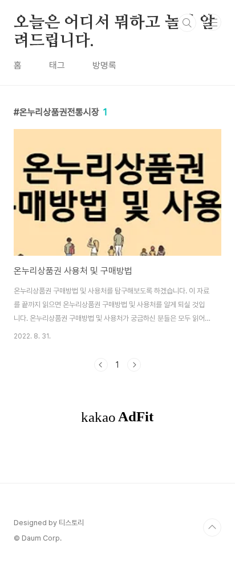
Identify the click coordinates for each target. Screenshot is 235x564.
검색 (187, 22)
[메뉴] (212, 22)
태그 (57, 65)
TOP (212, 527)
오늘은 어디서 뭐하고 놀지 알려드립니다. (114, 23)
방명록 (104, 65)
